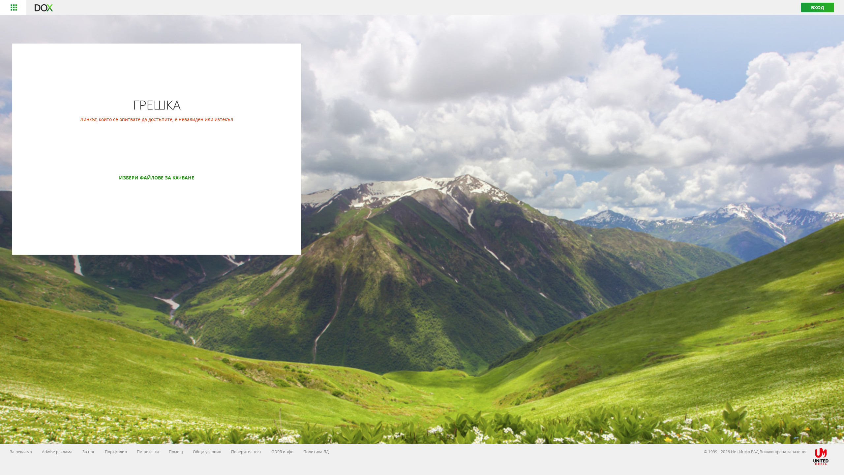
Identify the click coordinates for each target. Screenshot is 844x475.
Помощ (176, 451)
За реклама (21, 451)
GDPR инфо (282, 451)
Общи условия (207, 451)
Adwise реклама (57, 451)
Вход (817, 7)
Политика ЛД (316, 451)
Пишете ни (148, 451)
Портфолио (116, 451)
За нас (88, 451)
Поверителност (246, 451)
